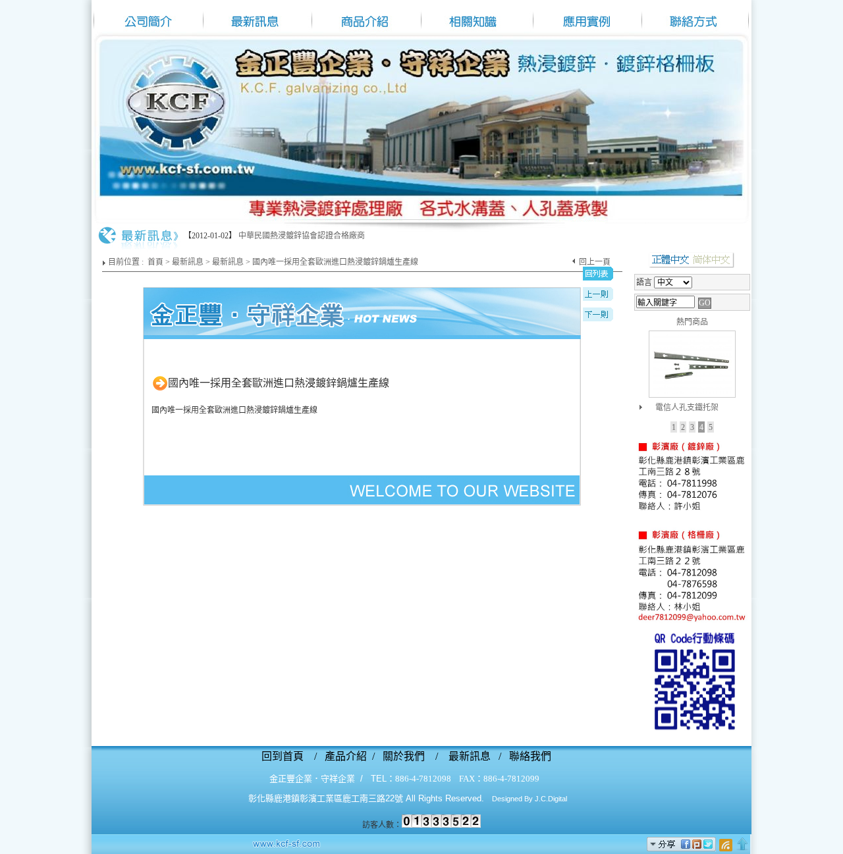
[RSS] (726, 844)
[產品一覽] (367, 16)
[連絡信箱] (696, 16)
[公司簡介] (147, 16)
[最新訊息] (257, 16)
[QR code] (692, 736)
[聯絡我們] (692, 621)
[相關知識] (476, 16)
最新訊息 (188, 262)
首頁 (155, 262)
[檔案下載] (586, 16)
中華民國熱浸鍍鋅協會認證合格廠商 (301, 235)
